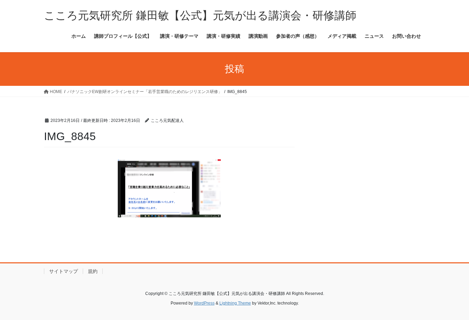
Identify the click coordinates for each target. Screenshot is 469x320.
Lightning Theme (235, 303)
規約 (93, 271)
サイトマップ (63, 271)
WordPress (204, 303)
